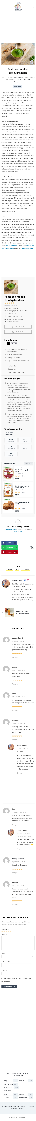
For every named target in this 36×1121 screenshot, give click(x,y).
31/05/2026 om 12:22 (18, 641)
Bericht (4, 934)
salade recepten (11, 246)
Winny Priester (18, 859)
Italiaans (9, 569)
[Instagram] (28, 580)
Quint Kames (18, 77)
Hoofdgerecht (25, 79)
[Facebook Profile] (25, 580)
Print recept (19, 327)
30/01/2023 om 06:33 (19, 812)
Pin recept (19, 332)
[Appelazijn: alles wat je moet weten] (10, 612)
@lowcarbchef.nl (11, 529)
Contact (22, 1109)
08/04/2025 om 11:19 (18, 697)
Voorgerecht (18, 82)
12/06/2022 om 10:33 (18, 862)
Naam (3, 953)
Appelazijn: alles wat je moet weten (23, 612)
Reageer (15, 657)
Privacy (23, 1106)
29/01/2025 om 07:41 (18, 723)
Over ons (14, 1109)
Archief (31, 1106)
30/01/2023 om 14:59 (23, 833)
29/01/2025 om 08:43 (23, 748)
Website (4, 970)
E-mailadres (5, 962)
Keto (17, 569)
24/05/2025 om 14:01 (18, 670)
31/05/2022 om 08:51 (18, 886)
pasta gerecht (27, 248)
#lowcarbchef (18, 531)
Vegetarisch (25, 569)
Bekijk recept (17, 86)
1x (8, 344)
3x (16, 344)
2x (12, 344)
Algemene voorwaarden (10, 1106)
